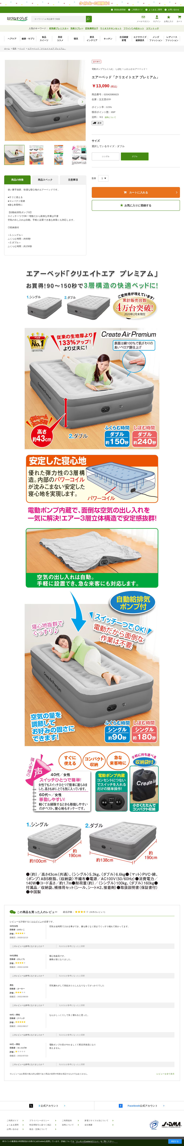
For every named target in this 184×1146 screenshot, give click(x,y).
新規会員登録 (120, 10)
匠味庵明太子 (91, 28)
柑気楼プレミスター (59, 28)
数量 (94, 178)
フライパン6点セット (134, 28)
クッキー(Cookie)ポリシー (87, 1141)
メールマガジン (143, 21)
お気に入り (168, 21)
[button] (82, 101)
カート (179, 21)
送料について (109, 117)
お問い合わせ (173, 10)
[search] (89, 19)
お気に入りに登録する (137, 205)
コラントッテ (152, 28)
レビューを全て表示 (165, 1074)
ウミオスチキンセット (111, 28)
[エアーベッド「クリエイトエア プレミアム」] (45, 100)
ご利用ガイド (137, 10)
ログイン (157, 21)
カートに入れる (138, 192)
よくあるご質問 (155, 10)
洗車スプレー (76, 28)
